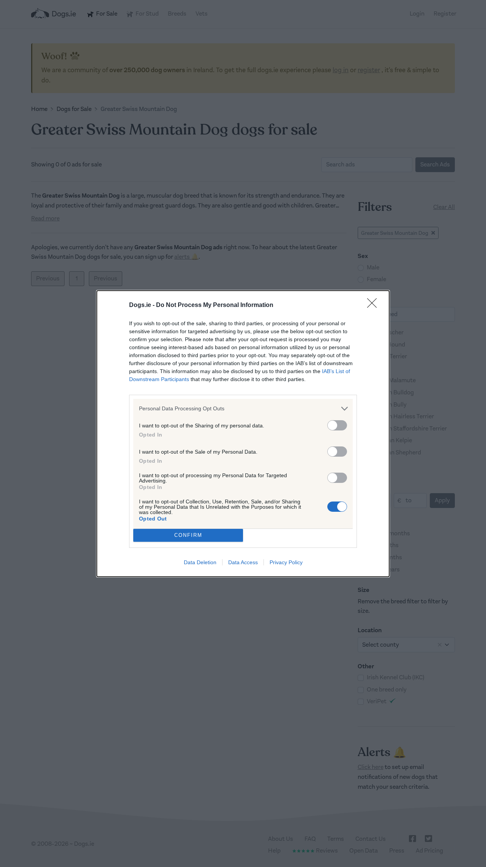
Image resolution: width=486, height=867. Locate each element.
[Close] (374, 305)
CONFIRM (188, 535)
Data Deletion (200, 562)
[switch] (337, 425)
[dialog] (243, 434)
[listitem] (243, 409)
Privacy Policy (286, 562)
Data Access (243, 562)
